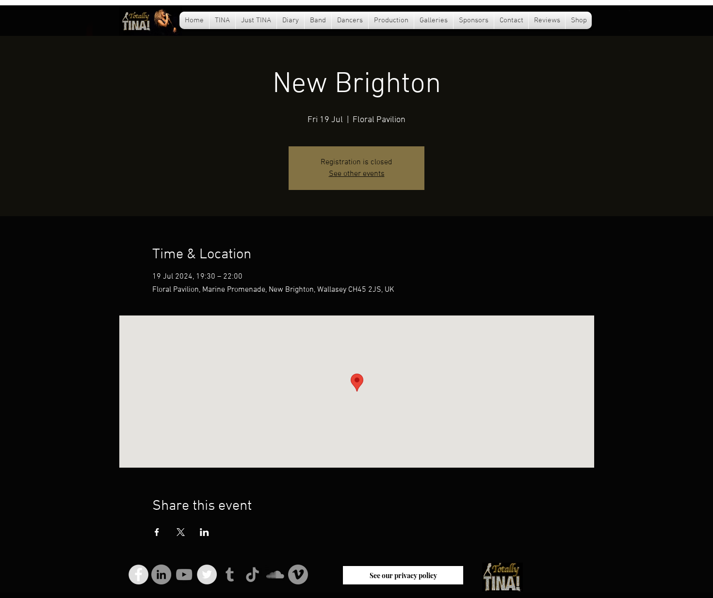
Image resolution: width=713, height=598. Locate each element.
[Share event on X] (180, 532)
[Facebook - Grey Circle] (138, 574)
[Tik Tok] (252, 574)
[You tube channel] (184, 574)
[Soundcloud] (275, 574)
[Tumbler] (230, 574)
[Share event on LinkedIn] (204, 532)
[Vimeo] (298, 574)
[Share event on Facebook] (157, 532)
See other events (357, 174)
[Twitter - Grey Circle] (207, 574)
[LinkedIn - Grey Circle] (161, 574)
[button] (290, 20)
